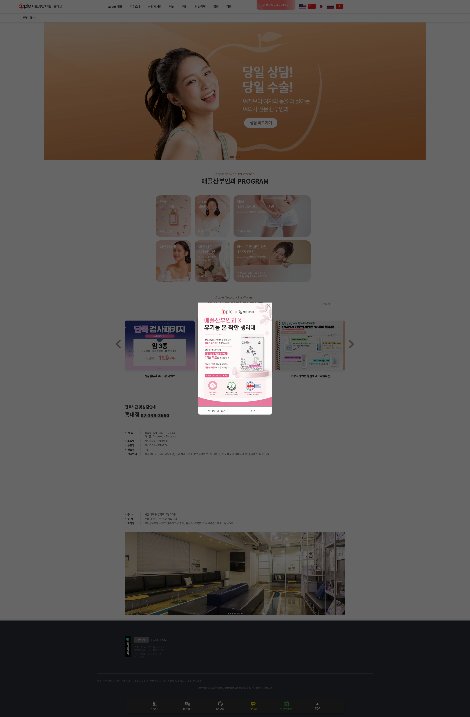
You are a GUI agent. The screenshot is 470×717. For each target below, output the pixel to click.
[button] (202, 358)
